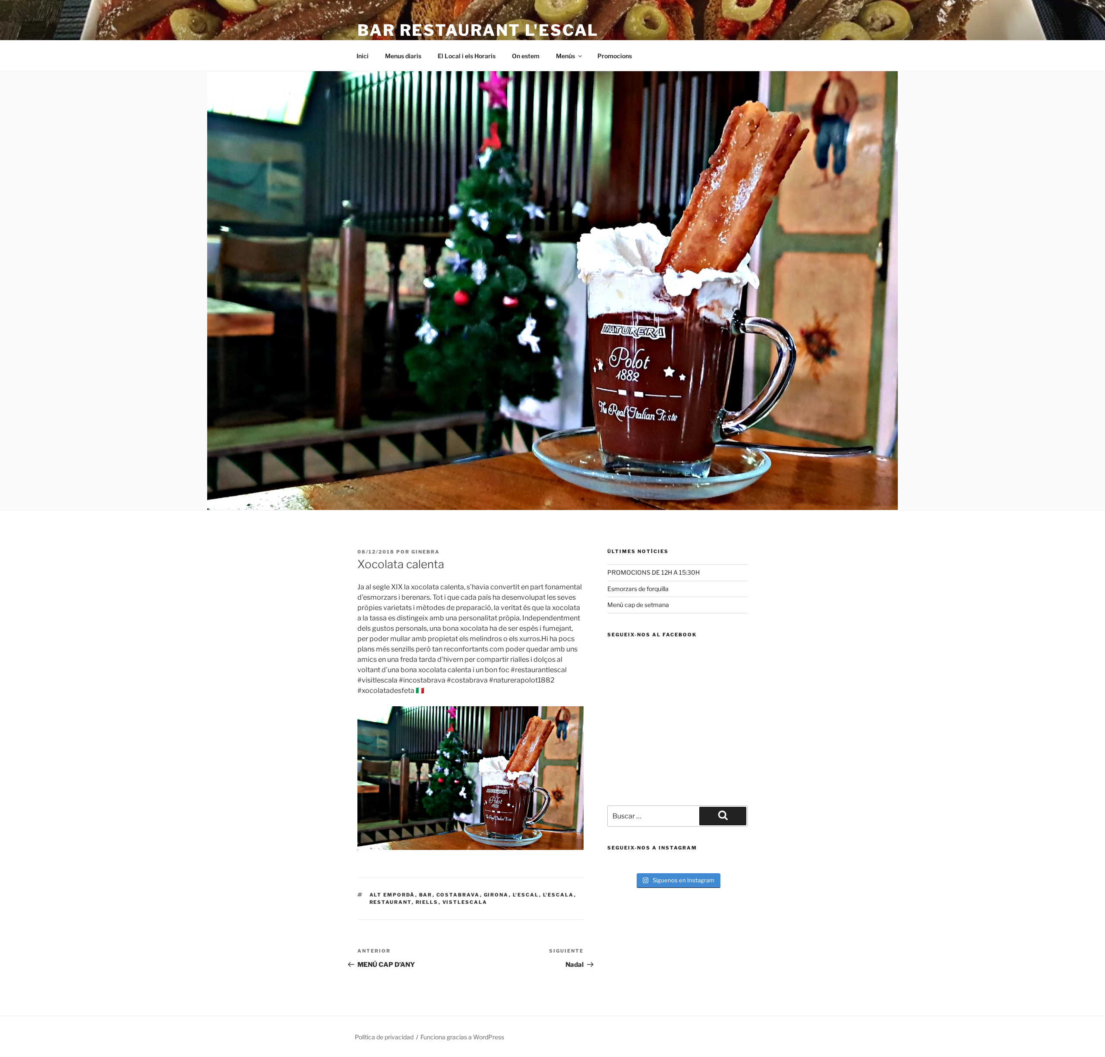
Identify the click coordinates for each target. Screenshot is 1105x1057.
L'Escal (526, 895)
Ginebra (425, 552)
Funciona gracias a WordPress (462, 1037)
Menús (565, 56)
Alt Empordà (392, 895)
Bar (426, 895)
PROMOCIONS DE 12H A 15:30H (653, 572)
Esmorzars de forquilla (638, 588)
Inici (363, 56)
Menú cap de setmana (638, 604)
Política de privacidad (384, 1037)
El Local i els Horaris (467, 56)
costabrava (458, 895)
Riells (427, 902)
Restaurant (390, 902)
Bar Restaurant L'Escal (478, 30)
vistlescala (465, 902)
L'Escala (558, 895)
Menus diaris (403, 56)
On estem (526, 56)
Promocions (614, 56)
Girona (496, 895)
